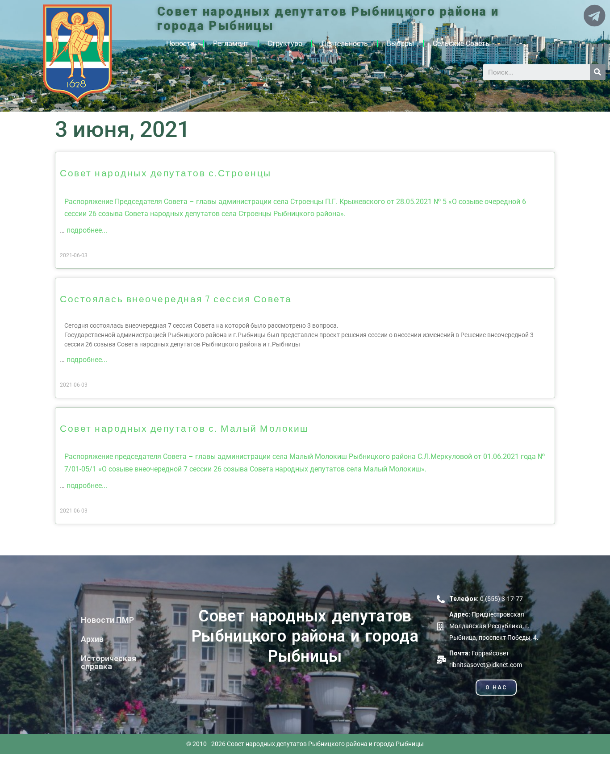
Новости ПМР (107, 620)
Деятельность (344, 43)
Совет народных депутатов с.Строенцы (166, 172)
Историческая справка (108, 662)
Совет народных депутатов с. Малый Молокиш (184, 428)
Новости (180, 43)
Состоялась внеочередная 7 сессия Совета (176, 298)
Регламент (231, 43)
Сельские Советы (462, 43)
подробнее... (87, 230)
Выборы (400, 43)
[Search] (598, 72)
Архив (92, 639)
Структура (284, 43)
